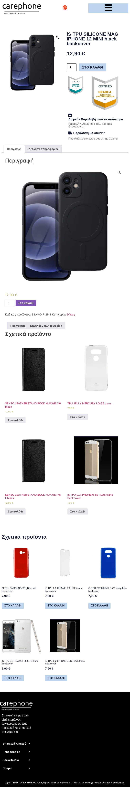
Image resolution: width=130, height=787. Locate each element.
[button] (16, 744)
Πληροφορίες (11, 751)
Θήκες (71, 314)
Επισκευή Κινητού (14, 743)
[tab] (14, 149)
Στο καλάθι (92, 67)
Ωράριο (7, 768)
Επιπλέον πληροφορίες (43, 149)
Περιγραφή (14, 149)
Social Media (11, 760)
